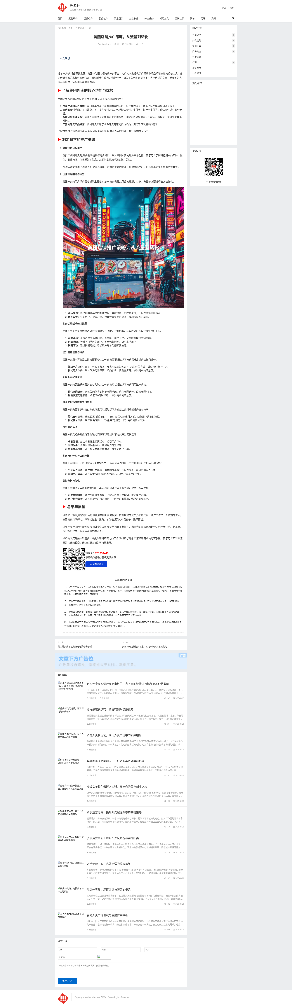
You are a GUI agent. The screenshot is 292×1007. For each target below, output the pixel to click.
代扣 (221, 99)
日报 (230, 90)
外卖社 (75, 6)
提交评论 (67, 981)
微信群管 (215, 131)
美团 (206, 90)
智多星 (207, 122)
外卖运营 (196, 40)
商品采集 (197, 136)
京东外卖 (105, 698)
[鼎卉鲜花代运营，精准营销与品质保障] (71, 709)
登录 (224, 7)
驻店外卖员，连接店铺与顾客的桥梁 (109, 889)
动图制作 (228, 104)
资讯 (213, 18)
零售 (202, 104)
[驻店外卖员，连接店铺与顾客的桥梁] (71, 889)
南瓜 (202, 118)
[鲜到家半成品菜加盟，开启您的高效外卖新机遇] (71, 761)
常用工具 (164, 18)
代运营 (229, 99)
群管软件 (226, 131)
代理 (203, 18)
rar (224, 127)
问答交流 (196, 51)
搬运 (219, 95)
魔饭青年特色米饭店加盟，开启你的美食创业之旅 (117, 786)
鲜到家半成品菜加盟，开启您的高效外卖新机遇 (115, 761)
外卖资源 (196, 57)
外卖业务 (149, 18)
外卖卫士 (210, 104)
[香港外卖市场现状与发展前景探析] (71, 915)
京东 (219, 104)
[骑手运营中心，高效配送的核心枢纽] (71, 864)
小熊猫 (216, 118)
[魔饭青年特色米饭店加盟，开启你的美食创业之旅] (71, 786)
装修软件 (103, 18)
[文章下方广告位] (121, 659)
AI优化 (203, 95)
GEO (195, 95)
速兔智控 (208, 109)
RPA (219, 127)
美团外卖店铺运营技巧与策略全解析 (75, 646)
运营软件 (88, 18)
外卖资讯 (79, 27)
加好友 (211, 127)
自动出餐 (221, 90)
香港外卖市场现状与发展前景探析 (107, 915)
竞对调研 (197, 113)
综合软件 (133, 18)
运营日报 (208, 113)
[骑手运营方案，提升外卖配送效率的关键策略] (71, 812)
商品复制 (208, 136)
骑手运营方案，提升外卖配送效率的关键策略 (114, 812)
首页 (60, 18)
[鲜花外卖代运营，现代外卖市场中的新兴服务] (71, 735)
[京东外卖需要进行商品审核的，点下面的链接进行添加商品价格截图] (71, 685)
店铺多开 (197, 122)
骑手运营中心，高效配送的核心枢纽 (109, 863)
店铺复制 (197, 109)
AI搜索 (225, 118)
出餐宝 (229, 136)
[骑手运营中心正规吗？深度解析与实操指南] (71, 838)
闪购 (223, 109)
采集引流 (118, 18)
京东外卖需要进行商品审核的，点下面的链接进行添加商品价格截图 (128, 683)
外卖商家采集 (199, 127)
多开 (215, 99)
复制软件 (73, 18)
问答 (192, 18)
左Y (216, 109)
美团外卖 (197, 99)
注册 (232, 7)
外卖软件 (196, 35)
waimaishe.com (105, 44)
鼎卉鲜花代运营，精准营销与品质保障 (110, 709)
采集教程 (196, 67)
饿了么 (207, 99)
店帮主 (218, 113)
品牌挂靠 (179, 18)
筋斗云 (212, 95)
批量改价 (228, 113)
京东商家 (219, 136)
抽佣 (195, 104)
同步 (195, 131)
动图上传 (228, 95)
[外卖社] (62, 7)
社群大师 (204, 131)
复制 (213, 90)
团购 (195, 118)
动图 (208, 118)
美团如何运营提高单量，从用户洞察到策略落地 (144, 646)
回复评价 (197, 141)
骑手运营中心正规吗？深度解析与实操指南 (113, 838)
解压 (231, 127)
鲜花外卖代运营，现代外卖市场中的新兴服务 (114, 735)
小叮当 (216, 122)
